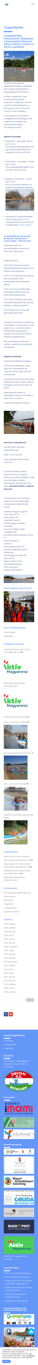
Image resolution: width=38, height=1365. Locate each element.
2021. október (9, 965)
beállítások (31, 1356)
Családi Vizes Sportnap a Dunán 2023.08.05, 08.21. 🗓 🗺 (17, 650)
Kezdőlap (9, 1041)
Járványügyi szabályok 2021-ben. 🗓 (18, 753)
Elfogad (6, 1361)
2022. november (11, 947)
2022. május (9, 951)
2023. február (9, 943)
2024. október (10, 928)
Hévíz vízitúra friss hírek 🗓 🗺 (16, 784)
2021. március (9, 977)
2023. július (8, 935)
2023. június (9, 939)
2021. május (9, 973)
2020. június (9, 988)
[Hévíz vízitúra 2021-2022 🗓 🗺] (16, 737)
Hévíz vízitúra (25, 225)
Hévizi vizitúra (9, 897)
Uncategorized (10, 908)
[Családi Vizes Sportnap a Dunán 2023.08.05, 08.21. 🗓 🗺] (16, 667)
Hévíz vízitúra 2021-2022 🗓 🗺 (16, 717)
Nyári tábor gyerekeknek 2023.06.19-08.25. (14, 684)
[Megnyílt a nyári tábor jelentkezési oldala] (16, 832)
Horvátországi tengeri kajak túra (17, 893)
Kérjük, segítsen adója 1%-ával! (17, 588)
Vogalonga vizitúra (11, 912)
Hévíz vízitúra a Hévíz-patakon (17, 856)
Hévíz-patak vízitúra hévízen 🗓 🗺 (18, 860)
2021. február (9, 981)
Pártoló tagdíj (10, 632)
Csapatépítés (10, 1045)
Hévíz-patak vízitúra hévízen (17, 1277)
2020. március (10, 992)
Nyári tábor (8, 636)
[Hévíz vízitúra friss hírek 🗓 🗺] (16, 799)
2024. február (9, 932)
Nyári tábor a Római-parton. (16, 1301)
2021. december (10, 962)
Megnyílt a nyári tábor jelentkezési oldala (18, 816)
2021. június (9, 969)
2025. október (10, 924)
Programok (8, 904)
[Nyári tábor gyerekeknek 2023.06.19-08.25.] (16, 701)
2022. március (10, 954)
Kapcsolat (9, 1048)
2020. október (10, 984)
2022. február (9, 958)
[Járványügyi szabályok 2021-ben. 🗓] (16, 768)
